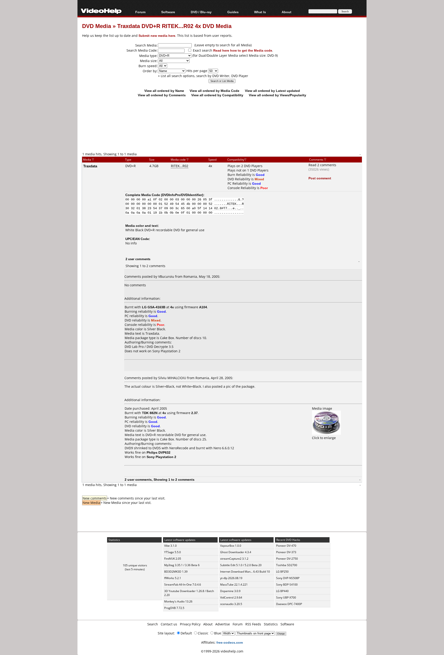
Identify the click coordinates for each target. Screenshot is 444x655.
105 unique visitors (135, 565)
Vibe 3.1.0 (170, 546)
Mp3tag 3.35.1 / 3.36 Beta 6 (182, 565)
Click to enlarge (324, 438)
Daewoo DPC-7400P (289, 604)
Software (168, 12)
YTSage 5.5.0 (172, 552)
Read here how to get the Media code (242, 50)
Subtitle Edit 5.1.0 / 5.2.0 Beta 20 (241, 565)
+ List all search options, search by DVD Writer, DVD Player (203, 76)
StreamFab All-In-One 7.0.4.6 (182, 584)
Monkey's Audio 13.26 (178, 601)
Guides (233, 12)
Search (152, 624)
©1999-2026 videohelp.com (222, 651)
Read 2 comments (322, 165)
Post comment (319, 178)
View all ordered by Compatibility (217, 95)
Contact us (169, 624)
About (208, 624)
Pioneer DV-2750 (287, 559)
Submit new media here (157, 35)
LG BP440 (282, 591)
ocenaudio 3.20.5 (231, 604)
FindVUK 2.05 (172, 559)
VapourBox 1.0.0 (230, 546)
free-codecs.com (229, 642)
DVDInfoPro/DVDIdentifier (182, 195)
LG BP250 (282, 572)
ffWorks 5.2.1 (172, 578)
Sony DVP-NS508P (287, 578)
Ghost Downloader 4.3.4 (235, 552)
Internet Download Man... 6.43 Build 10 (245, 572)
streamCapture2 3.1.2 (234, 559)
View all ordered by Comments (162, 95)
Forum (140, 12)
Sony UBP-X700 (286, 597)
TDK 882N (149, 413)
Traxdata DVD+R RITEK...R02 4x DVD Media (174, 26)
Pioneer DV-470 (286, 546)
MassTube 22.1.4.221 (234, 584)
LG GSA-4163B (153, 307)
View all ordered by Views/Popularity (277, 95)
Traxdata (90, 166)
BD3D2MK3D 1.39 (176, 572)
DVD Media (96, 26)
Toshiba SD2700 (286, 565)
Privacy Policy (190, 624)
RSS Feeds (253, 624)
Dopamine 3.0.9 (230, 591)
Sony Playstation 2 (166, 351)
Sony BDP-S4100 (287, 584)
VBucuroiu (166, 276)
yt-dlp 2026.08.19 (231, 578)
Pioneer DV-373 (286, 552)
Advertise (222, 624)
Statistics (271, 624)
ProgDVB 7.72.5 (174, 608)
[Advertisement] (222, 132)
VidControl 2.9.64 (231, 597)
